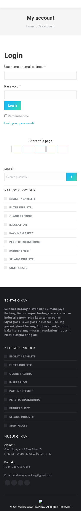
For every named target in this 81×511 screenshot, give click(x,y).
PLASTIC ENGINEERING (24, 242)
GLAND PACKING (20, 216)
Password (12, 86)
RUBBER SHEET (19, 250)
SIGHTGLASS (18, 268)
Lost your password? (19, 123)
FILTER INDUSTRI (21, 207)
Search (9, 168)
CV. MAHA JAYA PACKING (29, 506)
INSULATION (18, 225)
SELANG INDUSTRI (22, 259)
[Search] (71, 177)
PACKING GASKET (21, 233)
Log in (12, 105)
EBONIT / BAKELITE (22, 199)
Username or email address (25, 67)
